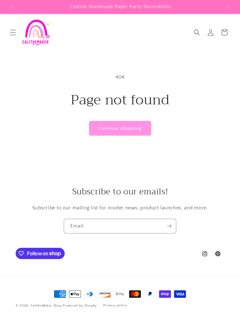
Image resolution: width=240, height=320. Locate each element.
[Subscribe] (169, 226)
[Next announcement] (228, 7)
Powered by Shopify (80, 306)
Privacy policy (115, 305)
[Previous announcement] (12, 7)
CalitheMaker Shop (46, 306)
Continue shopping (120, 128)
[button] (13, 32)
